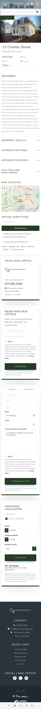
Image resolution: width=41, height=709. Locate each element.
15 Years (21, 519)
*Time (7, 420)
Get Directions (20, 228)
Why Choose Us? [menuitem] (20, 653)
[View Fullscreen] (4, 196)
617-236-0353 (27, 4)
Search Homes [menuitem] (20, 649)
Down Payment (11, 535)
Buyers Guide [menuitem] (20, 657)
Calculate (20, 558)
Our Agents (17, 294)
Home (4, 247)
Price (7, 526)
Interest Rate (11, 545)
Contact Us (8, 294)
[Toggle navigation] (37, 4)
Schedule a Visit (28, 389)
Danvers (30, 247)
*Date (7, 412)
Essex (23, 247)
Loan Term (10, 514)
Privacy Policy (20, 691)
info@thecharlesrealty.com (22, 629)
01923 (5, 250)
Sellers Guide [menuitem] (20, 660)
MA (18, 247)
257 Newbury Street (22, 634)
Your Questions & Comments (16, 429)
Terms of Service (14, 490)
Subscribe (20, 366)
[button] (37, 12)
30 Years (11, 519)
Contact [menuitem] (20, 664)
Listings (11, 247)
